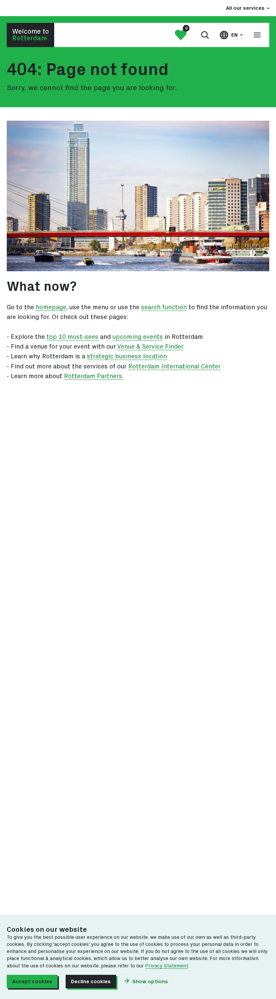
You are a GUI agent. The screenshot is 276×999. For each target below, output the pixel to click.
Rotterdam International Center (174, 366)
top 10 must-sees (72, 337)
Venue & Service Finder (150, 347)
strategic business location (127, 356)
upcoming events (137, 337)
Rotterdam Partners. (94, 376)
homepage (51, 307)
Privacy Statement (166, 965)
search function (164, 307)
